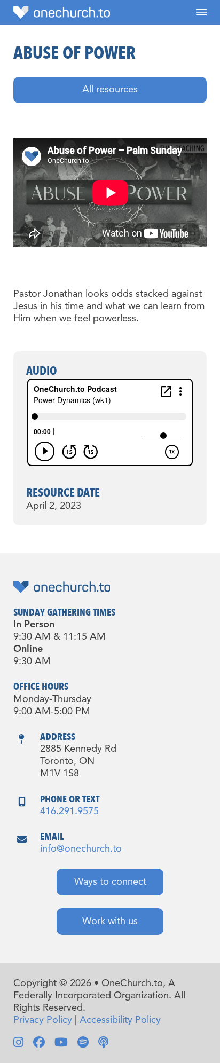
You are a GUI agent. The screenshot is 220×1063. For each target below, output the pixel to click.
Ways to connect (110, 882)
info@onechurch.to (81, 849)
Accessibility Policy (120, 1020)
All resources (110, 90)
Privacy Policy (42, 1020)
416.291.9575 (69, 811)
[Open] (201, 12)
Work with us (110, 921)
